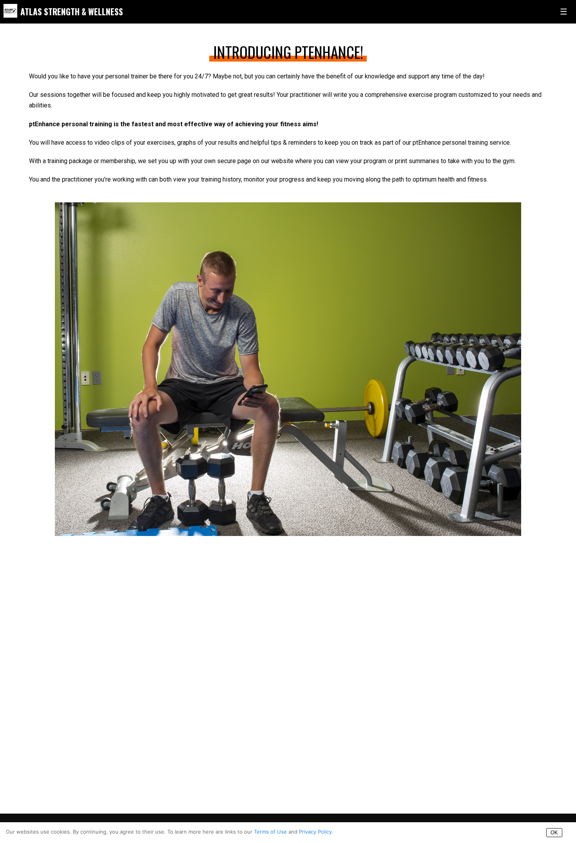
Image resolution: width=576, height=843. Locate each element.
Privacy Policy (315, 831)
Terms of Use (270, 831)
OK (554, 833)
